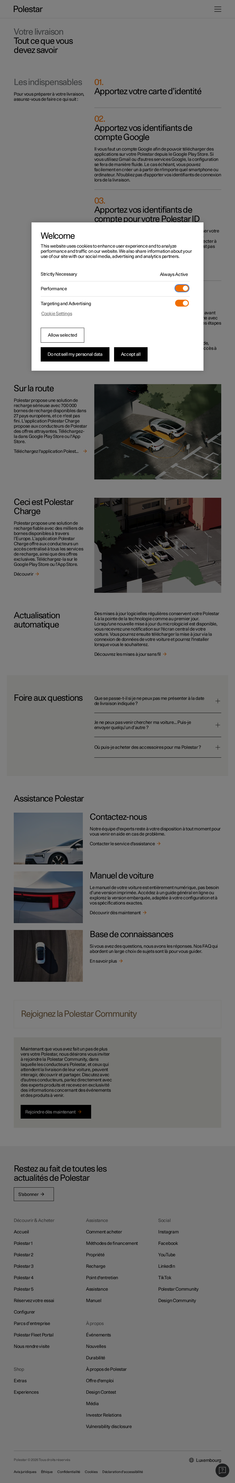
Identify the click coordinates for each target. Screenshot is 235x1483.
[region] (117, 296)
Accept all (131, 354)
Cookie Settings (56, 313)
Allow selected (62, 335)
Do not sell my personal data (75, 354)
